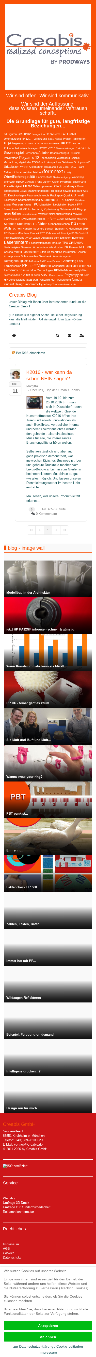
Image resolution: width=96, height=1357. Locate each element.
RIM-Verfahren (63, 270)
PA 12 (73, 166)
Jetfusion (34, 261)
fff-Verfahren (42, 266)
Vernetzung (40, 138)
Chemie (69, 199)
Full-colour (55, 190)
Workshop (78, 177)
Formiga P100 (69, 233)
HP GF (23, 209)
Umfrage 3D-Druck (16, 1203)
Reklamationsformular (18, 1212)
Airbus (27, 204)
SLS (34, 223)
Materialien (45, 204)
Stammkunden (12, 219)
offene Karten (56, 275)
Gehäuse (67, 162)
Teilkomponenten (43, 186)
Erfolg (67, 172)
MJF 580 (85, 247)
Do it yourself (82, 162)
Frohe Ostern (43, 181)
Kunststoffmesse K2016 (43, 416)
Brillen (16, 214)
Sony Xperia (55, 138)
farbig (40, 209)
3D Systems (53, 134)
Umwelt (79, 195)
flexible (32, 209)
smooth (29, 143)
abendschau (11, 190)
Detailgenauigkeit (16, 261)
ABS (44, 275)
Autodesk (42, 247)
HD (30, 265)
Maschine (82, 219)
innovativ (31, 284)
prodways (69, 186)
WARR (24, 166)
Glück (58, 186)
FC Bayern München (16, 233)
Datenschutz (12, 1257)
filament (73, 247)
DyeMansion (28, 218)
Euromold (77, 237)
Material (38, 172)
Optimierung (51, 209)
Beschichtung (58, 152)
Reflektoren (78, 138)
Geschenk (45, 256)
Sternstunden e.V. (14, 275)
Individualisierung (14, 237)
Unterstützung (12, 138)
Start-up (45, 251)
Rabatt (8, 172)
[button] (58, 335)
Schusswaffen (29, 256)
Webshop (9, 1198)
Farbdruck (11, 270)
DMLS (29, 275)
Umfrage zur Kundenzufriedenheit (26, 1207)
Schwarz (70, 218)
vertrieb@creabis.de (28, 1144)
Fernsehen (31, 152)
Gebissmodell (68, 209)
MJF (53, 279)
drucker (59, 247)
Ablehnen (48, 1337)
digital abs (25, 162)
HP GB (76, 143)
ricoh (37, 275)
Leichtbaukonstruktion (47, 143)
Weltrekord (63, 157)
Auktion (43, 153)
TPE (61, 199)
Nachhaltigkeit (12, 247)
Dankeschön (28, 247)
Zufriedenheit (11, 148)
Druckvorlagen (17, 195)
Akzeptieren (48, 1326)
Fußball (71, 134)
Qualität (68, 195)
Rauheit (34, 233)
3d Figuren (10, 134)
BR (66, 247)
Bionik (23, 191)
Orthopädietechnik (59, 223)
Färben (42, 224)
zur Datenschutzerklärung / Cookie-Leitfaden (48, 1346)
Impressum (11, 1244)
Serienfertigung (62, 177)
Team (80, 166)
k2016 (51, 148)
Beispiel (75, 157)
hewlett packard (72, 190)
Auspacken (54, 162)
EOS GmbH (39, 162)
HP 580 (27, 186)
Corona (8, 251)
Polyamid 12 (29, 157)
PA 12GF (27, 138)
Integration (38, 134)
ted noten (65, 237)
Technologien (48, 157)
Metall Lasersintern (26, 252)
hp (73, 223)
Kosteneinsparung (29, 199)
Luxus (36, 237)
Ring (79, 209)
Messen (17, 204)
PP (25, 265)
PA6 (64, 134)
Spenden (10, 224)
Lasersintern (16, 242)
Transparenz (51, 166)
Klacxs (41, 218)
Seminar (29, 181)
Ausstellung (64, 279)
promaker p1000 (14, 181)
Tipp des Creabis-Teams (62, 390)
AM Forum (45, 261)
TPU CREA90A (72, 243)
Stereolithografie (61, 256)
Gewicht (81, 251)
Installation (69, 251)
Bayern (56, 261)
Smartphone (11, 209)
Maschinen (75, 228)
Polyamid (44, 279)
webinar (27, 172)
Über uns (36, 390)
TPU (35, 204)
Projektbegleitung (14, 143)
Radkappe (56, 195)
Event (7, 204)
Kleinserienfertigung (60, 213)
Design (19, 284)
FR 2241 (66, 143)
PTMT (43, 148)
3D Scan (64, 166)
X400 (28, 237)
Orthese (17, 172)
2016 (86, 228)
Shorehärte (79, 181)
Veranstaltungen (65, 148)
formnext (53, 171)
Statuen (59, 228)
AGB (6, 1248)
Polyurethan (11, 157)
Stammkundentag (38, 190)
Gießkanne (36, 166)
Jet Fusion (25, 134)
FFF (79, 204)
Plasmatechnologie (38, 195)
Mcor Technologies (42, 270)
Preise (67, 138)
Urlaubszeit (11, 166)
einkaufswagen (29, 148)
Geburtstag (69, 261)
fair (89, 265)
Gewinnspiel (14, 153)
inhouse (56, 242)
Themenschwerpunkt (64, 284)
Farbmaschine (12, 265)
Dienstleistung (17, 279)
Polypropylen (73, 275)
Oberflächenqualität (19, 177)
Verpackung (11, 162)
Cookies (9, 1253)
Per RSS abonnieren (30, 353)
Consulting (58, 265)
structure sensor (43, 228)
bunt (56, 237)
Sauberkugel (49, 200)
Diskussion (47, 237)
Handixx (27, 228)
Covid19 (83, 233)
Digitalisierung (29, 214)
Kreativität (24, 224)
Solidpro (80, 200)
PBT (42, 233)
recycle (77, 213)
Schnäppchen (12, 256)
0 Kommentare (46, 514)
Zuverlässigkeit (13, 186)
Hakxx (72, 204)
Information (55, 218)
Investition (66, 181)
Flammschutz (44, 177)
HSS (80, 261)
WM (51, 247)
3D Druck (24, 270)
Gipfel (55, 181)
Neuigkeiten (60, 204)
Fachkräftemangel (40, 242)
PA (66, 228)
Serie (80, 148)
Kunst (80, 186)
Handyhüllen (80, 270)
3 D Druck (73, 152)
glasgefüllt (32, 279)
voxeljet (43, 213)
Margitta (32, 386)
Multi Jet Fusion (75, 266)
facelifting (56, 251)
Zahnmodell (53, 233)
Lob (87, 148)
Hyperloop (45, 284)
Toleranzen (10, 199)
